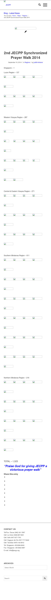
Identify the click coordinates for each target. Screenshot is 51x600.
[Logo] (21, 5)
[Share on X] (7, 481)
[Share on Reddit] (7, 501)
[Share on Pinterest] (7, 485)
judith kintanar (38, 62)
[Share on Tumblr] (7, 493)
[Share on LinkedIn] (7, 489)
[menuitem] (38, 5)
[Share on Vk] (7, 497)
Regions (27, 62)
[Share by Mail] (7, 505)
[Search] (38, 5)
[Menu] (44, 5)
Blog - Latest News (12, 13)
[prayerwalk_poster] (25, 38)
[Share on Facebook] (7, 477)
